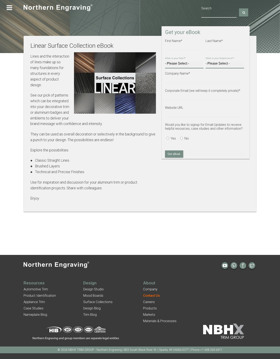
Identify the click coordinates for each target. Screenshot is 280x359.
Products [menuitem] (150, 308)
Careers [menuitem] (149, 302)
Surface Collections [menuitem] (98, 302)
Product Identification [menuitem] (40, 296)
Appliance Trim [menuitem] (34, 302)
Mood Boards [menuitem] (93, 296)
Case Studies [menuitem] (33, 308)
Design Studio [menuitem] (93, 289)
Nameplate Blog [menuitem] (35, 315)
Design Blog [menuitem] (92, 308)
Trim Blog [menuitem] (90, 315)
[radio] (172, 138)
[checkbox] (204, 139)
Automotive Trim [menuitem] (36, 289)
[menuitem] (151, 296)
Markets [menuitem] (149, 315)
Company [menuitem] (150, 289)
